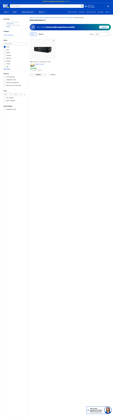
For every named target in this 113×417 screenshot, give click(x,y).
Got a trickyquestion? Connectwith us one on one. (96, 410)
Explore (104, 27)
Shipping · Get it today (13, 25)
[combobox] (103, 34)
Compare (53, 74)
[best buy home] (6, 6)
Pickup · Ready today (12, 22)
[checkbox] (33, 34)
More (106, 12)
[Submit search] (82, 6)
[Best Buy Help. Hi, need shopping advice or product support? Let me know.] (108, 410)
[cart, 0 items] (108, 6)
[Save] (53, 40)
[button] (90, 6)
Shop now (67, 1)
